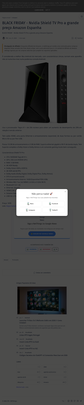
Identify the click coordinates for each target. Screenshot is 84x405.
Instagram (32, 210)
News (31, 203)
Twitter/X (55, 210)
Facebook (55, 203)
